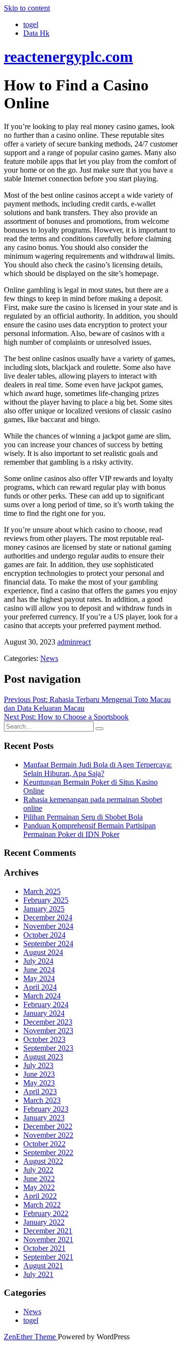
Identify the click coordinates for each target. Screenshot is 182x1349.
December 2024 (47, 917)
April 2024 (40, 987)
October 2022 (44, 1144)
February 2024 (45, 1004)
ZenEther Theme (31, 1337)
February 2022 (45, 1213)
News (49, 658)
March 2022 (42, 1205)
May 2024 (39, 978)
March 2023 (42, 1100)
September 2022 (48, 1152)
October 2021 (44, 1248)
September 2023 (48, 1048)
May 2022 (39, 1187)
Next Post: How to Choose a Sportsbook (66, 717)
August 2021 (43, 1265)
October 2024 (44, 935)
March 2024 (42, 996)
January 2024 (44, 1013)
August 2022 (43, 1161)
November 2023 (48, 1030)
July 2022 (38, 1170)
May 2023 (39, 1083)
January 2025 (44, 909)
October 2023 (44, 1039)
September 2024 (48, 943)
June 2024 (39, 970)
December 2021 (47, 1231)
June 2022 (39, 1178)
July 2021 (38, 1274)
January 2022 (44, 1222)
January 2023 (44, 1118)
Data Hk (36, 33)
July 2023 (38, 1065)
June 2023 (39, 1074)
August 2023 (43, 1057)
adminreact (74, 642)
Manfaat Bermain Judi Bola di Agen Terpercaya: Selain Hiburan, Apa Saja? (97, 769)
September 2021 (48, 1257)
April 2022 (40, 1196)
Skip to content (27, 8)
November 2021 (48, 1239)
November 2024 (48, 926)
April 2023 (40, 1091)
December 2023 (47, 1022)
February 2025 (45, 900)
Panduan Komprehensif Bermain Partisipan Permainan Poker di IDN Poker (89, 829)
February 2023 (45, 1109)
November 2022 (48, 1135)
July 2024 (38, 961)
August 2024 (43, 952)
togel (30, 24)
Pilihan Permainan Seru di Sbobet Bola (83, 817)
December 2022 (47, 1126)
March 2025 (42, 891)
